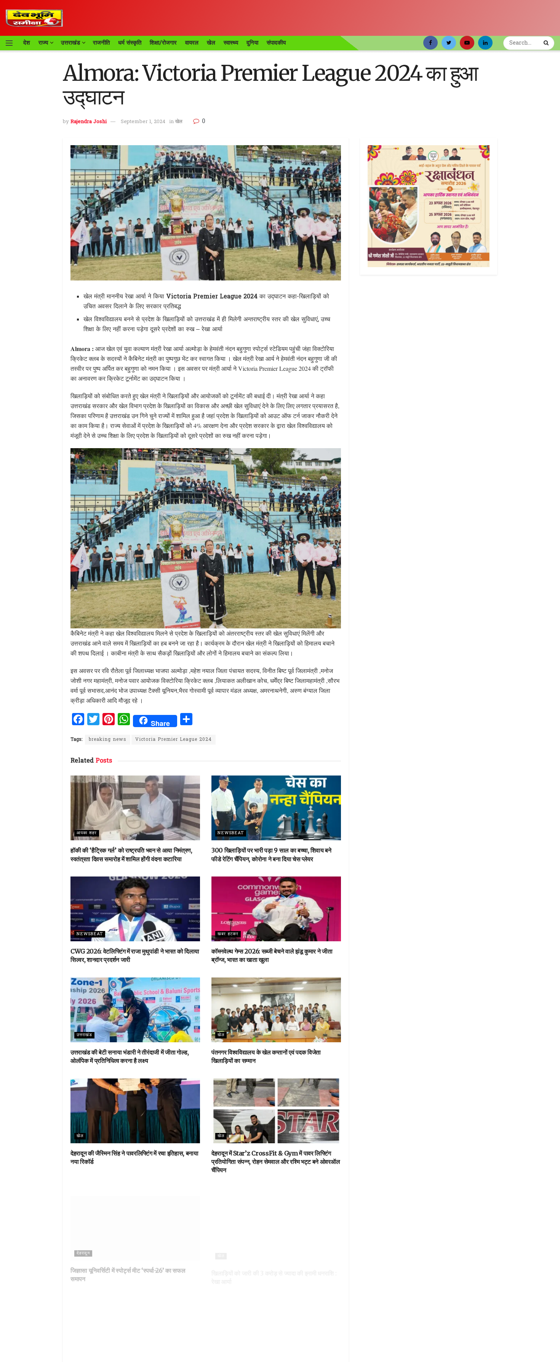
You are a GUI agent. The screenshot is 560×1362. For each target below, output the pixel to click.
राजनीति (101, 42)
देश (26, 42)
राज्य (43, 42)
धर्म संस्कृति (129, 42)
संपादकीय (276, 42)
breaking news (107, 739)
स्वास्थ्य (231, 42)
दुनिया (252, 42)
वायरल (191, 42)
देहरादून (83, 1245)
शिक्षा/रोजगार (163, 42)
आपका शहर (87, 833)
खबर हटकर (228, 934)
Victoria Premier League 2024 (173, 739)
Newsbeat (231, 833)
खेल (211, 42)
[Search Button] (547, 43)
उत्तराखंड (70, 42)
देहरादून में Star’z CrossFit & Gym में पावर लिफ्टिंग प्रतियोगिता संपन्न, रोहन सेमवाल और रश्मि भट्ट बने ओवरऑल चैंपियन (275, 1161)
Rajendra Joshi (88, 121)
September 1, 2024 (143, 121)
